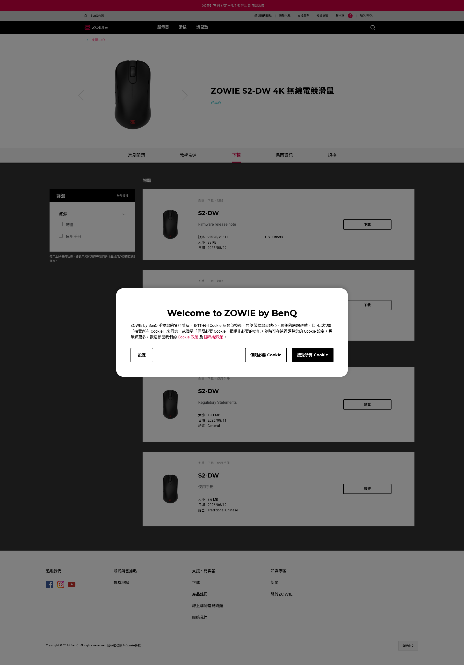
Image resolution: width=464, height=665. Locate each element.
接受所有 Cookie (312, 355)
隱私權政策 (214, 337)
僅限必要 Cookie (266, 355)
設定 (142, 355)
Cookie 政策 (188, 337)
